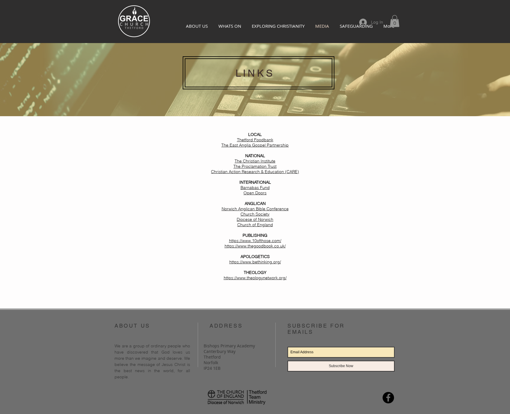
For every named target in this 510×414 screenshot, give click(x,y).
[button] (395, 21)
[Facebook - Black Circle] (388, 397)
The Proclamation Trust (255, 166)
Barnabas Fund (255, 187)
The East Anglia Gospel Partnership (255, 145)
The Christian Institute (255, 161)
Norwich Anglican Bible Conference (255, 208)
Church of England (255, 224)
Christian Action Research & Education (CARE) (255, 171)
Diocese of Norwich (255, 219)
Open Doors (255, 193)
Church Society (255, 214)
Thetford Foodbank (255, 139)
